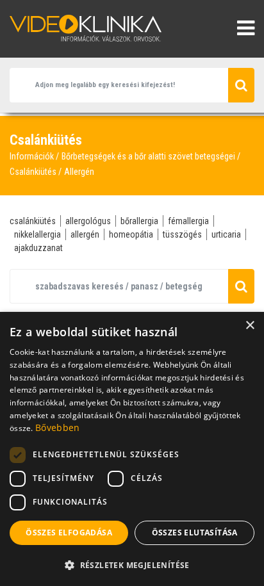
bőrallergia (139, 221)
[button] (132, 564)
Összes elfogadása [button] (69, 532)
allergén (84, 234)
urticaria (226, 234)
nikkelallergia (37, 234)
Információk (32, 156)
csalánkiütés (33, 221)
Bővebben (57, 427)
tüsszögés (182, 234)
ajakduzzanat (38, 248)
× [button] (249, 325)
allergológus (88, 221)
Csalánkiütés (33, 172)
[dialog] (132, 449)
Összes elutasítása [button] (195, 532)
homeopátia (131, 234)
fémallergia (188, 221)
